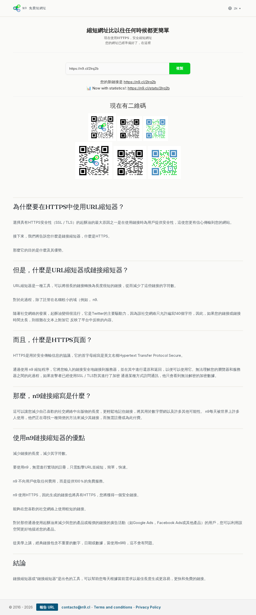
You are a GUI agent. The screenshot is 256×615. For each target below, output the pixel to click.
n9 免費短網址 (34, 8)
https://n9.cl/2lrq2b (140, 82)
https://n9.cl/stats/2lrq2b (149, 88)
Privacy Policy (148, 607)
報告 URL (47, 607)
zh (237, 8)
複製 (179, 68)
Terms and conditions (113, 607)
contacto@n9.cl (76, 607)
